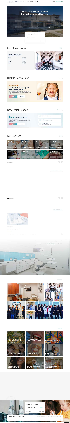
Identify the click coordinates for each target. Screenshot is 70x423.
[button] (59, 162)
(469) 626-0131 (22, 96)
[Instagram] (60, 420)
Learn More (16, 147)
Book (10, 147)
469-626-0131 (50, 416)
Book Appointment (13, 96)
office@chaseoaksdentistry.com (57, 416)
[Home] (10, 2)
